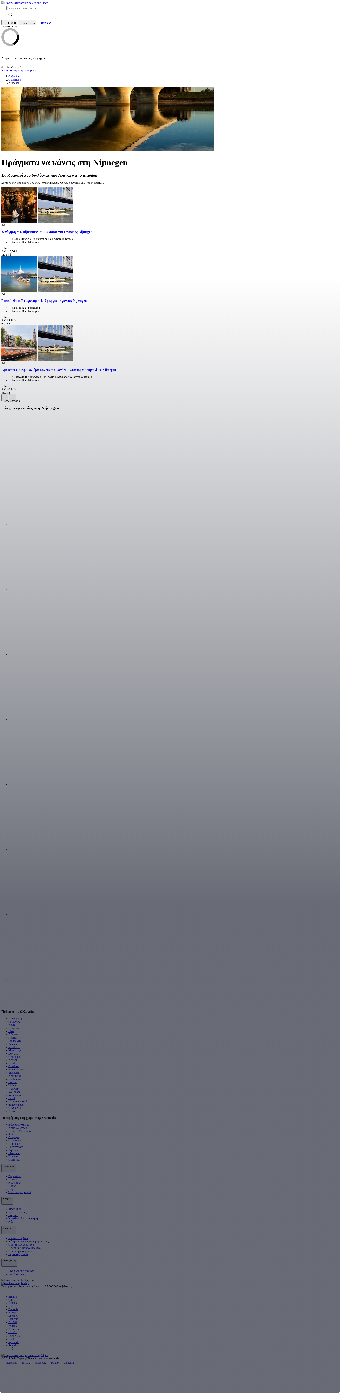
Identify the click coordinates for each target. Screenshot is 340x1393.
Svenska (13, 1345)
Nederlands (14, 1328)
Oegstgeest (14, 1107)
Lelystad (13, 1053)
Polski (11, 1339)
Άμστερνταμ (15, 1018)
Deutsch (13, 1309)
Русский (13, 1342)
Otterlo (12, 1063)
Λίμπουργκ (14, 1143)
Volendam (14, 1091)
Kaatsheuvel (15, 1079)
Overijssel (14, 1159)
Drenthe (13, 1156)
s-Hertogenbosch (17, 1101)
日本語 (12, 1332)
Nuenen (12, 1110)
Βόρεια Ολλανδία (18, 1124)
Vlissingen (14, 1047)
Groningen (14, 1056)
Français (13, 1318)
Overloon (13, 1066)
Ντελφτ (12, 1059)
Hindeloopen (15, 1069)
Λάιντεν (13, 1034)
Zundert (12, 1082)
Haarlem (13, 1037)
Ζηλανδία (13, 1150)
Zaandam (13, 1044)
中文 (11, 1348)
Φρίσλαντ (13, 1134)
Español (13, 1315)
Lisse (11, 1031)
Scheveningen (16, 1104)
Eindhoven (14, 1040)
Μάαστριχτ (14, 1050)
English (12, 1296)
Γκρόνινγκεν (15, 1146)
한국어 (12, 1322)
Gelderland (14, 1140)
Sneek (11, 1098)
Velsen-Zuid (15, 1095)
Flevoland (14, 1153)
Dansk (12, 1306)
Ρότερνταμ (14, 1021)
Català (12, 1299)
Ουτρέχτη (13, 1028)
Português (14, 1335)
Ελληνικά (13, 1312)
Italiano (12, 1325)
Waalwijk (13, 1088)
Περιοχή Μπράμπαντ (20, 1130)
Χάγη (11, 1024)
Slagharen (14, 1072)
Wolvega (13, 1085)
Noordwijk (14, 1075)
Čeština (12, 1302)
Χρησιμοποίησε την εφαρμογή (18, 70)
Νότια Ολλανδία (17, 1127)
